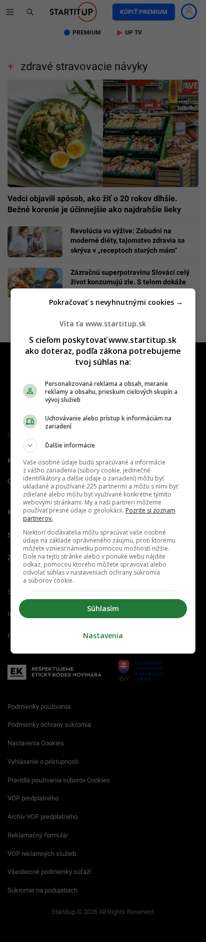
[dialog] (103, 471)
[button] (103, 445)
